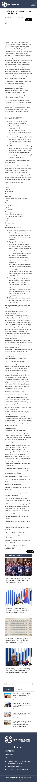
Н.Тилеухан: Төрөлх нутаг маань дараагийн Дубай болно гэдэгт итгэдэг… (22, 695)
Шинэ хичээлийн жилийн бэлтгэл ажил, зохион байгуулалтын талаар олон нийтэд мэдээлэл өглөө (18, 580)
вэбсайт (24, 237)
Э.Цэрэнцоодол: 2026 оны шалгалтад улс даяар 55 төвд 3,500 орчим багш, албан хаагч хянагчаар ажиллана (18, 670)
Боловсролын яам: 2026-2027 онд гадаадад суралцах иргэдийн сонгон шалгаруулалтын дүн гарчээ (17, 610)
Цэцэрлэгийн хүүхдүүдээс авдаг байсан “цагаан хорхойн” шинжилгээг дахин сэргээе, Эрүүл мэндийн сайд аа (22, 724)
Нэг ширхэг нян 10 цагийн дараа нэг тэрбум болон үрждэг (22, 714)
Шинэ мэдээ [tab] (8, 689)
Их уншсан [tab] (19, 689)
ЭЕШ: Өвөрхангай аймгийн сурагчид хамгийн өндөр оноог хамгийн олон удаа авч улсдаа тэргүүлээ (17, 640)
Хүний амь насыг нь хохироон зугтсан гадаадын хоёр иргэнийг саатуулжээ (22, 705)
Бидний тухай (9, 754)
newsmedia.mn (16, 777)
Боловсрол (20, 17)
